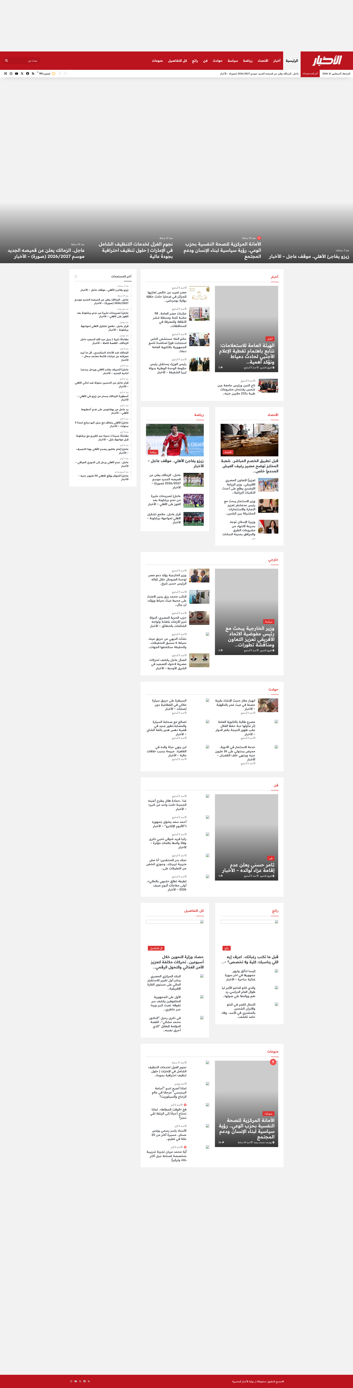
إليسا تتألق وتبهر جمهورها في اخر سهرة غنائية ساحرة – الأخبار (240, 975)
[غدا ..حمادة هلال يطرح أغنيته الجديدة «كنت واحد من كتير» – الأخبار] (207, 796)
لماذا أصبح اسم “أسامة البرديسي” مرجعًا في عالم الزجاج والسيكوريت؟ (169, 1092)
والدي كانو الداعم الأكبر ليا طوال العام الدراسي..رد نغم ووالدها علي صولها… (238, 992)
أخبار (277, 60)
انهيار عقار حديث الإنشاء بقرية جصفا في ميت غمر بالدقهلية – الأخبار (235, 705)
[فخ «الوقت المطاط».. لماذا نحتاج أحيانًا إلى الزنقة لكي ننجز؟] (207, 1105)
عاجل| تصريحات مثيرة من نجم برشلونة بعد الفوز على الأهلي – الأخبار (263, 73)
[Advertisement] (176, 25)
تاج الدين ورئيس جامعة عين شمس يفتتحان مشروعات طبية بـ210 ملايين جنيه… (236, 389)
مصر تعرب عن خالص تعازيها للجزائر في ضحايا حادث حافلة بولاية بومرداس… (166, 296)
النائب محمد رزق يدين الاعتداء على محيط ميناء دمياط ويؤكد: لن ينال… (166, 601)
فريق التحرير (266, 367)
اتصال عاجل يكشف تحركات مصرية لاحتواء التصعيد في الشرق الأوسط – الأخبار (167, 664)
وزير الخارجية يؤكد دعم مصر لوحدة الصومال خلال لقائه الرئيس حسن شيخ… (167, 579)
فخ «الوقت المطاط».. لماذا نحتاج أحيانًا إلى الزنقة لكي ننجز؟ (168, 1113)
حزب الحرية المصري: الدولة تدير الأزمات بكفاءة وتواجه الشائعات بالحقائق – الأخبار (167, 622)
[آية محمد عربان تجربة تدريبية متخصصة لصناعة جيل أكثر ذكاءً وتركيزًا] (207, 1147)
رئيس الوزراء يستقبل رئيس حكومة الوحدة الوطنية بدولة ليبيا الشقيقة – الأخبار (167, 368)
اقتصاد (263, 60)
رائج (195, 60)
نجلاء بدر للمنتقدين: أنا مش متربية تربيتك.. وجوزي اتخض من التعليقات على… (166, 864)
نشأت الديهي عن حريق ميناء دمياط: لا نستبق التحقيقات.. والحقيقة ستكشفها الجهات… (167, 643)
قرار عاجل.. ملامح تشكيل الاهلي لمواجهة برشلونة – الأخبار (164, 518)
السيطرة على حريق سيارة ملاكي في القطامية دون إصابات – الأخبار (169, 705)
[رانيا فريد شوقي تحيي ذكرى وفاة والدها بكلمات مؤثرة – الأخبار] (207, 834)
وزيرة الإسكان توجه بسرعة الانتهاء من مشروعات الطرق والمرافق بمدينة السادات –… (238, 530)
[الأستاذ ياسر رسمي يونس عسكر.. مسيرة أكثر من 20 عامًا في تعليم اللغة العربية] (207, 1126)
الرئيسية (292, 60)
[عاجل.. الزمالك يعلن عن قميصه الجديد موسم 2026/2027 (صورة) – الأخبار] (220, 227)
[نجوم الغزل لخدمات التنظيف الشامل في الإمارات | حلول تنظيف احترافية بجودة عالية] (309, 227)
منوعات (157, 60)
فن (205, 60)
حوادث (217, 60)
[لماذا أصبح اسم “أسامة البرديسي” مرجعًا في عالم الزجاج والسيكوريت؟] (207, 1083)
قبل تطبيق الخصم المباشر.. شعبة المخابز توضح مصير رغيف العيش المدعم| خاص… (249, 465)
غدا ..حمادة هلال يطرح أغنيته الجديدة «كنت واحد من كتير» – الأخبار (167, 805)
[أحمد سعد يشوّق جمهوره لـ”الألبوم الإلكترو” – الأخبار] (207, 817)
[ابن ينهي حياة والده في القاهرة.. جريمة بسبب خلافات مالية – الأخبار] (207, 747)
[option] (309, 227)
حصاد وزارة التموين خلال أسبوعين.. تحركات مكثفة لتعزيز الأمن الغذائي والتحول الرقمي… (177, 961)
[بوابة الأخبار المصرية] (327, 60)
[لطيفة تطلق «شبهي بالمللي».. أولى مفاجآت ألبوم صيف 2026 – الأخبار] (207, 876)
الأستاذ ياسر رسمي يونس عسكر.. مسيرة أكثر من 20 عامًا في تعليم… (168, 1135)
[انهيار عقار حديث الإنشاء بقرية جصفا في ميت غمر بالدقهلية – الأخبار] (268, 705)
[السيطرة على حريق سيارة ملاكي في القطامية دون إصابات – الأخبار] (207, 700)
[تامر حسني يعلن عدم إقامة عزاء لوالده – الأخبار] (246, 837)
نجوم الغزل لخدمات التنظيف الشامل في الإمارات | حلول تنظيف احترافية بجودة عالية (312, 250)
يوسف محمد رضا (263, 1142)
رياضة (248, 60)
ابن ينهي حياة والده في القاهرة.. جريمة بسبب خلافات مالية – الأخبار (166, 751)
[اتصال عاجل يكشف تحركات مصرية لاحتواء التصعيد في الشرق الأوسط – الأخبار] (199, 660)
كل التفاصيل (177, 60)
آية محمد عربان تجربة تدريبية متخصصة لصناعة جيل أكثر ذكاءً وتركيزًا (166, 1156)
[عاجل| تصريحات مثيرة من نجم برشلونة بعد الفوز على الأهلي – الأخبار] (132, 227)
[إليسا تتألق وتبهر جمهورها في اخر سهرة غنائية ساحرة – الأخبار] (276, 971)
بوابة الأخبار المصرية (243, 1381)
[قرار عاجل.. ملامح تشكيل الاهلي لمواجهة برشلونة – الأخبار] (44, 227)
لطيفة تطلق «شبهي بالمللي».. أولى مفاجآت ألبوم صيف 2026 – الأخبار (166, 885)
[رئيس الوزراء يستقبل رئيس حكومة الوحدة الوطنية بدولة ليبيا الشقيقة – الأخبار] (199, 364)
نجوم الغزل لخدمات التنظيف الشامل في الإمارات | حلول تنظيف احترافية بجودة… (167, 1071)
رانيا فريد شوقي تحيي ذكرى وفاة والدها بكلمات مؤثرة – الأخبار (167, 843)
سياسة (233, 60)
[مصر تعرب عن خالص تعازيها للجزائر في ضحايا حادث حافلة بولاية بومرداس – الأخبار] (199, 293)
